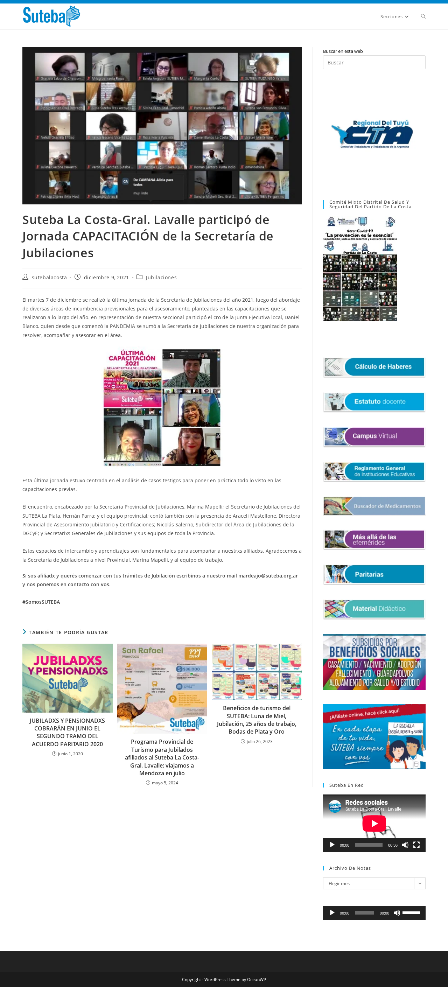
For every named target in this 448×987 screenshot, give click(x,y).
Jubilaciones (161, 277)
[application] (374, 823)
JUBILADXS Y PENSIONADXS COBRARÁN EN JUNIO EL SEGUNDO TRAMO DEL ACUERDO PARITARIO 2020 (67, 732)
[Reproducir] (332, 844)
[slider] (412, 912)
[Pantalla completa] (416, 844)
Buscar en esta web (343, 51)
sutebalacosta (49, 277)
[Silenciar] (405, 844)
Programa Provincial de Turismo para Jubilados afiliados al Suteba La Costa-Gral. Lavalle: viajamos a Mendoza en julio (162, 757)
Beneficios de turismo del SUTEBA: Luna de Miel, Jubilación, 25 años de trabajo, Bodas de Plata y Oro (256, 719)
